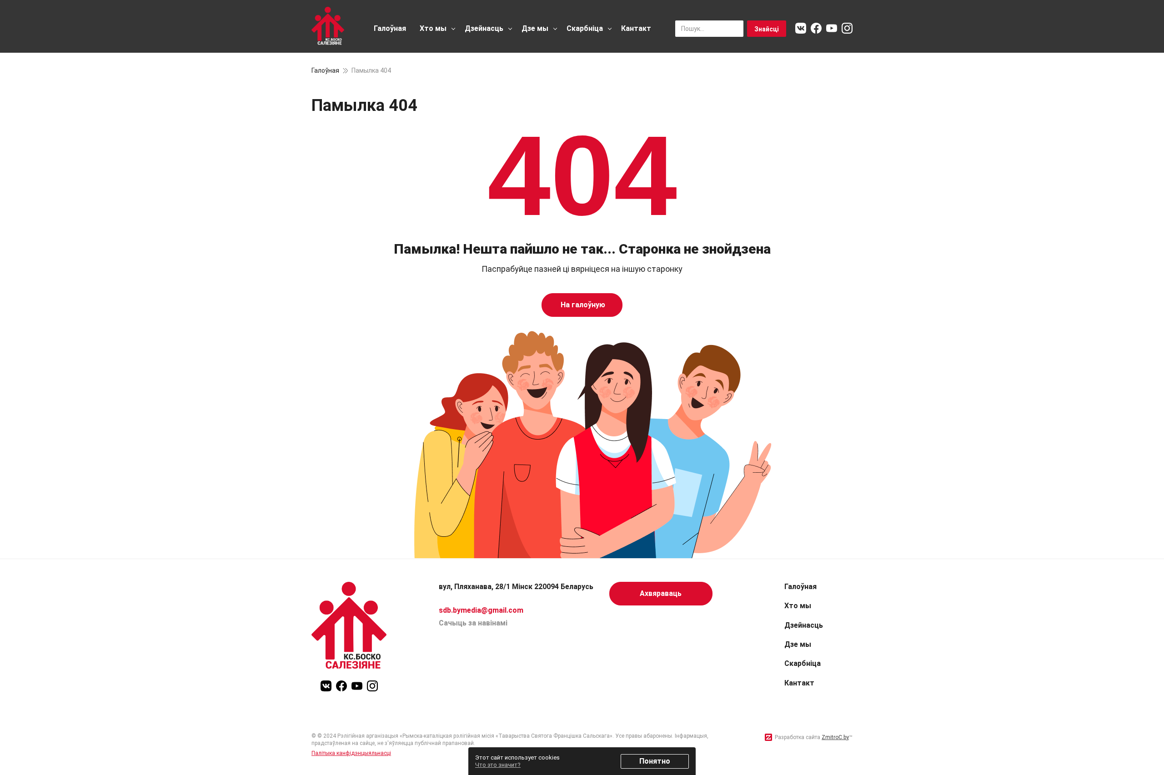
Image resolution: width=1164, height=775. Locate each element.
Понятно (654, 761)
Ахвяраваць (661, 593)
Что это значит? (498, 764)
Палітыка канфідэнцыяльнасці (351, 753)
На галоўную (582, 304)
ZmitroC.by (835, 737)
